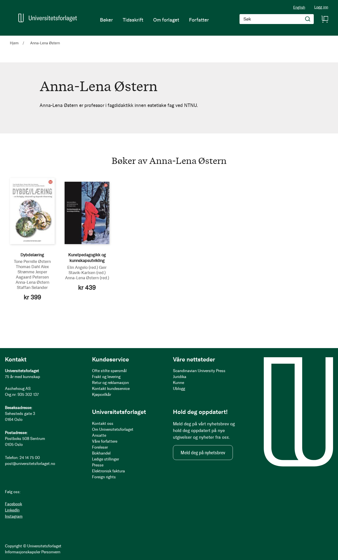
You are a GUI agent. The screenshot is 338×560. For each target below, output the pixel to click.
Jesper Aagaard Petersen (32, 274)
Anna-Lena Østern (32, 282)
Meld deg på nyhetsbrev (203, 453)
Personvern (50, 552)
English (299, 7)
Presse (97, 465)
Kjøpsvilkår (101, 394)
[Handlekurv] (324, 19)
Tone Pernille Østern (32, 261)
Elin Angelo (82, 267)
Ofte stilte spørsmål (109, 370)
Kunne (178, 382)
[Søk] (308, 19)
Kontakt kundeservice (111, 388)
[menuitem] (106, 20)
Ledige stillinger (105, 459)
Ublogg (179, 388)
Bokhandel (101, 453)
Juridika (179, 376)
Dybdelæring (32, 254)
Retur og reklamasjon (110, 382)
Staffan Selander (32, 287)
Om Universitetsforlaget (112, 429)
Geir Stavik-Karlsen (88, 270)
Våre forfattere (104, 441)
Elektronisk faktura (108, 471)
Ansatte (99, 435)
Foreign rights (104, 477)
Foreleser (100, 447)
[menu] (154, 20)
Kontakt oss (102, 423)
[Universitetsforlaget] (47, 18)
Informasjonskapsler (22, 552)
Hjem (15, 43)
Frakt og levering (106, 376)
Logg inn (321, 7)
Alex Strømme (33, 269)
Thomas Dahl (28, 266)
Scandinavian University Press (199, 370)
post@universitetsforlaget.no (30, 463)
